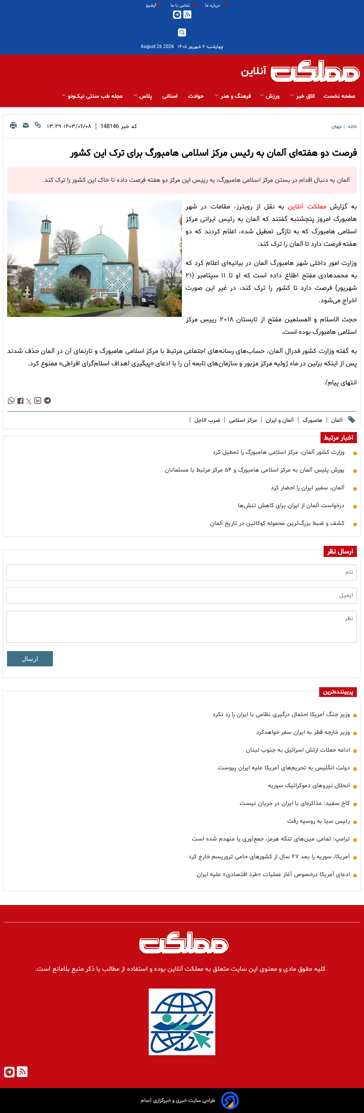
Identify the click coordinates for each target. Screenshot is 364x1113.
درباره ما (213, 5)
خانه (352, 127)
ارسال (30, 658)
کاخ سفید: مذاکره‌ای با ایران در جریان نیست (295, 803)
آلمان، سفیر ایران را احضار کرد (307, 488)
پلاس (146, 96)
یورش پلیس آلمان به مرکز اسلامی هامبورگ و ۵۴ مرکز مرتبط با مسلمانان (254, 470)
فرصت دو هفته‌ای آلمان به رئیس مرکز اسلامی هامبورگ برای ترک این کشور (213, 153)
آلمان (336, 420)
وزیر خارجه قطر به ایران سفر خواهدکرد (303, 732)
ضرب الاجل (206, 420)
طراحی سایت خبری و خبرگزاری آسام (178, 1100)
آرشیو (151, 5)
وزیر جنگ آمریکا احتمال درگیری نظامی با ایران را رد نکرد (281, 714)
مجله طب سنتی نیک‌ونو (95, 96)
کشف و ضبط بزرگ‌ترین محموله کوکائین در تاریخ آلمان (277, 523)
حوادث (197, 96)
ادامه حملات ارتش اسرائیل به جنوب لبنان (298, 750)
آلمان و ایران (279, 420)
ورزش (272, 96)
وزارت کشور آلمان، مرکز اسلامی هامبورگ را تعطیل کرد (278, 452)
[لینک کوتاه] (38, 127)
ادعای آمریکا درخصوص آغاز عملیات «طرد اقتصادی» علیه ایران (273, 874)
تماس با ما (180, 5)
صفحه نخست (339, 96)
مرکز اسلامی (242, 420)
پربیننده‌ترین (338, 692)
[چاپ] (13, 127)
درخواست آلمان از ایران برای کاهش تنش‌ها (291, 505)
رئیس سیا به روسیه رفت (318, 821)
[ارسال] (26, 127)
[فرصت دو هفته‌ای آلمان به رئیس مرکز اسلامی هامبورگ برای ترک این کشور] (94, 258)
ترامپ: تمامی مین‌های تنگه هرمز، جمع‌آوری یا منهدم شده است (271, 839)
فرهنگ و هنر (235, 96)
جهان (337, 127)
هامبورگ (311, 420)
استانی (170, 96)
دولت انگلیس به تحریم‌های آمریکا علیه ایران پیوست (284, 768)
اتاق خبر (304, 96)
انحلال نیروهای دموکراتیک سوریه (309, 785)
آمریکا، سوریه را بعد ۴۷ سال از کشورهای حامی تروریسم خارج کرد (269, 857)
